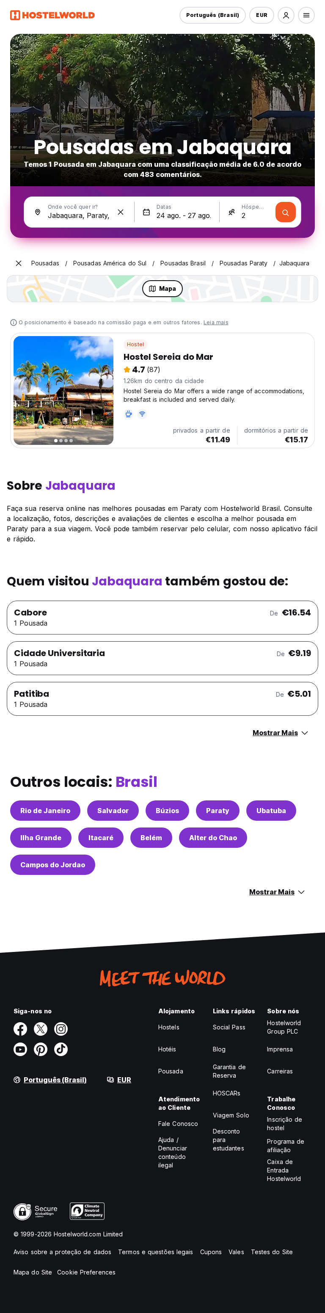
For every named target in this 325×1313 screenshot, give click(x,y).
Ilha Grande (40, 837)
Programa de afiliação (285, 1145)
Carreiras (280, 1071)
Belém (151, 837)
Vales (236, 1251)
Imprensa (280, 1049)
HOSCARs (227, 1093)
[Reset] (120, 212)
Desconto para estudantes (228, 1140)
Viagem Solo (231, 1115)
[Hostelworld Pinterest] (40, 1049)
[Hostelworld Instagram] (61, 1029)
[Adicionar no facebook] (20, 1029)
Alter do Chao (213, 837)
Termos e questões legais (155, 1251)
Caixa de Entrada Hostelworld (284, 1170)
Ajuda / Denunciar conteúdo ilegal (172, 1152)
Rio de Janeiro (45, 810)
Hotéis (167, 1049)
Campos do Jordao (52, 865)
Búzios (167, 810)
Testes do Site (272, 1251)
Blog (219, 1049)
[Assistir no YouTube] (20, 1049)
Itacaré (100, 837)
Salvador (113, 810)
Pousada (170, 1071)
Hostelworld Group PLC (284, 1027)
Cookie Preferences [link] (86, 1272)
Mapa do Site (33, 1272)
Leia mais (216, 322)
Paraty (217, 810)
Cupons (211, 1251)
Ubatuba (271, 810)
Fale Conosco (178, 1123)
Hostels (168, 1027)
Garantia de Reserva (229, 1071)
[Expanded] (18, 263)
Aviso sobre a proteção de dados (62, 1251)
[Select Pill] (286, 15)
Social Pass (229, 1027)
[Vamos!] (285, 212)
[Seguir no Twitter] (40, 1029)
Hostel (135, 344)
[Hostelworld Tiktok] (61, 1049)
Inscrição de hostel (284, 1123)
